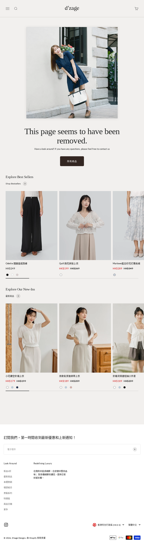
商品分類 (8, 504)
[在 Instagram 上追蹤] (6, 524)
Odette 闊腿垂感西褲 (16, 263)
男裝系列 (8, 493)
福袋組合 (8, 487)
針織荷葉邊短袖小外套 (124, 376)
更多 (6, 509)
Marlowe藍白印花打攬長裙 (126, 263)
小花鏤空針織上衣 (15, 376)
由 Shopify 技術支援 (36, 538)
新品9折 (7, 471)
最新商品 (8, 476)
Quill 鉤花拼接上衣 (68, 263)
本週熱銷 (8, 482)
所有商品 (72, 161)
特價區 (7, 498)
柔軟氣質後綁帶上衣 (69, 376)
